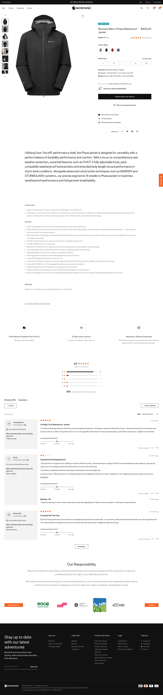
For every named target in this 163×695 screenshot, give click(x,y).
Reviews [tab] (10, 400)
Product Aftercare (101, 646)
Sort (139, 414)
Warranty (98, 652)
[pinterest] (132, 132)
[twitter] (127, 132)
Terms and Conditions (125, 649)
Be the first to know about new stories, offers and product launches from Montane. (20, 655)
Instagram (146, 644)
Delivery (74, 641)
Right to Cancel (123, 646)
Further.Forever (13, 605)
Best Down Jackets (101, 655)
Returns (74, 644)
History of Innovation (55, 644)
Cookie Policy (122, 641)
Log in (140, 2)
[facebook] (122, 132)
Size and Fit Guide (101, 641)
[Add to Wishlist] (82, 16)
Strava (145, 649)
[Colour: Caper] (100, 48)
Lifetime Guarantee (101, 649)
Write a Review (152, 406)
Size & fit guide (146, 58)
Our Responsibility (54, 646)
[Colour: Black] (106, 48)
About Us (51, 641)
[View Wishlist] (147, 8)
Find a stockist (157, 2)
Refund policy (99, 663)
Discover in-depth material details (114, 88)
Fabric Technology (101, 644)
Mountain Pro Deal (78, 646)
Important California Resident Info (37, 304)
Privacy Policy (122, 644)
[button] (141, 37)
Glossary (152, 605)
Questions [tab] (22, 400)
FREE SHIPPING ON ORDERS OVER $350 (90, 2)
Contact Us (75, 649)
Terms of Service (100, 660)
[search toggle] (141, 8)
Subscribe (34, 667)
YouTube (146, 646)
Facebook (146, 641)
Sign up (148, 2)
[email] (137, 132)
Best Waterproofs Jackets (103, 658)
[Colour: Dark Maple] (112, 48)
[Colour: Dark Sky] (118, 48)
